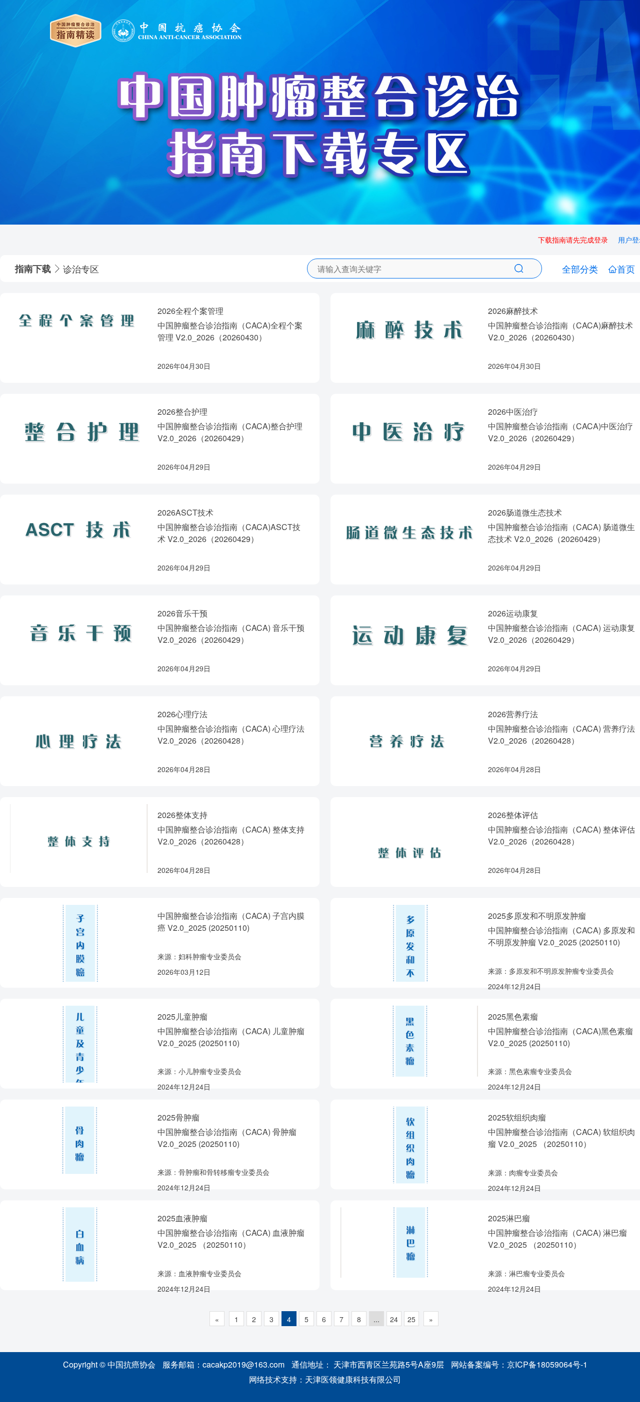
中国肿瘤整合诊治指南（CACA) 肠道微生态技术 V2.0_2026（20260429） (561, 533)
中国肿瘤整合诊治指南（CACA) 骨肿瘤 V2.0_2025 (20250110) (227, 1137)
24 (394, 1319)
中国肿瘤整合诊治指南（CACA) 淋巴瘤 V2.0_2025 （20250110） (557, 1238)
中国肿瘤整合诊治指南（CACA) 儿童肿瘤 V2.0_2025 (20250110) (231, 1037)
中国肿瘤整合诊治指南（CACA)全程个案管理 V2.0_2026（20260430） (230, 331)
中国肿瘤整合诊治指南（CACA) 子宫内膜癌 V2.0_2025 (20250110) (231, 921)
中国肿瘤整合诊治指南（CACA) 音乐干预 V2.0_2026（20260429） (231, 633)
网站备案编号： (519, 1364)
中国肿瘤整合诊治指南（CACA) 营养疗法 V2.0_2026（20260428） (561, 734)
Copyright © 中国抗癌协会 (109, 1364)
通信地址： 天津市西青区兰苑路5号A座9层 (368, 1364)
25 (412, 1319)
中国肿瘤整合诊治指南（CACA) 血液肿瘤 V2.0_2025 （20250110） (231, 1238)
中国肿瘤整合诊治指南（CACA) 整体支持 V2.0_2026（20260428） (231, 835)
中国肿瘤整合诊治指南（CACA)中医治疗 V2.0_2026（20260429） (560, 432)
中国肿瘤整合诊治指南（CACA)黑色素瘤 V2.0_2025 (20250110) (560, 1037)
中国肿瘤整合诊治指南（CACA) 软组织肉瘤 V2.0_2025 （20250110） (561, 1137)
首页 (626, 268)
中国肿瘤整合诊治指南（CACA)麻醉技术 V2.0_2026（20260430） (560, 331)
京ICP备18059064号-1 (547, 1364)
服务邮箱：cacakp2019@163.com (223, 1364)
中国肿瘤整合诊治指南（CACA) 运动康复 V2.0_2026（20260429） (561, 633)
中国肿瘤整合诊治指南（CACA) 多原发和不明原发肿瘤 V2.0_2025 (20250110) (561, 936)
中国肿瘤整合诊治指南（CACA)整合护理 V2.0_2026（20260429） (230, 432)
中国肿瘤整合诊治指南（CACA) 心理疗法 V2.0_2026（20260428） (231, 734)
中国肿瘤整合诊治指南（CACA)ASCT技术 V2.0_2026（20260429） (229, 533)
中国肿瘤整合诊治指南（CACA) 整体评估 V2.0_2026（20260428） (561, 835)
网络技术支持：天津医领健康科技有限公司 (325, 1379)
